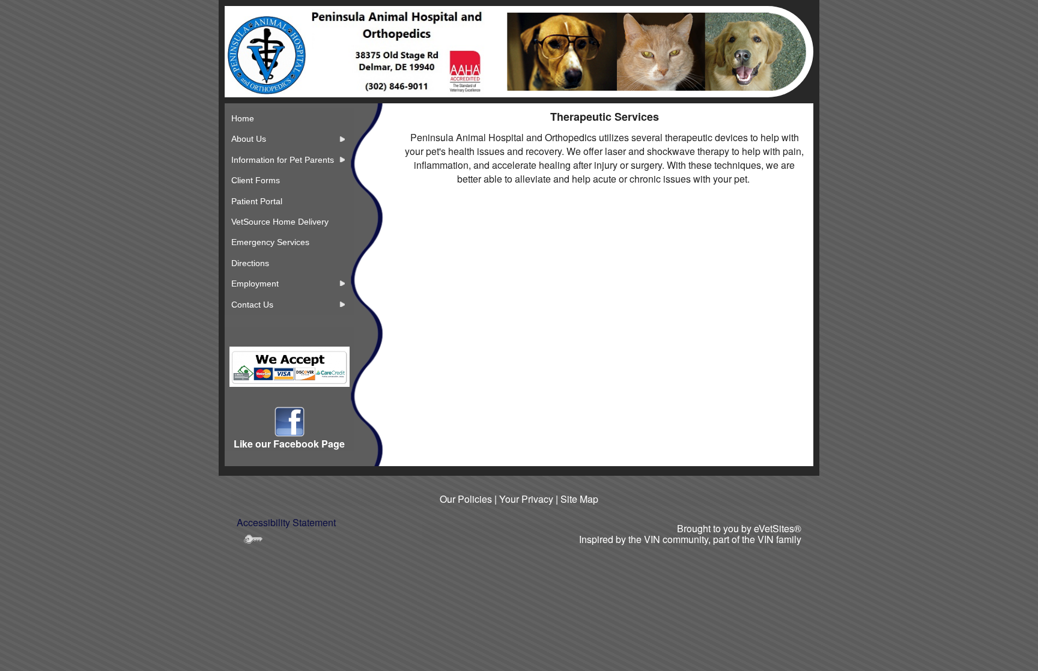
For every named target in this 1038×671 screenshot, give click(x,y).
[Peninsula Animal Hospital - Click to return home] (267, 54)
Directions (250, 263)
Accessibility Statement (286, 522)
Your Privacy (526, 499)
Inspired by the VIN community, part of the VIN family (690, 539)
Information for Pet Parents (282, 160)
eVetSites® (777, 528)
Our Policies (466, 499)
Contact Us (252, 304)
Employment (255, 283)
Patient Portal (256, 201)
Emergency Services (270, 242)
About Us (248, 139)
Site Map (579, 499)
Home (242, 118)
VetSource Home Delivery (280, 221)
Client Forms (255, 180)
